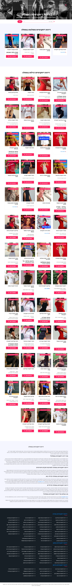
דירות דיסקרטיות (51, 18)
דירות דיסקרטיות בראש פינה (12, 553)
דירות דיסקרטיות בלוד (45, 536)
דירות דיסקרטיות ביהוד (45, 540)
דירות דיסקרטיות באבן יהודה (12, 546)
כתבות (40, 5)
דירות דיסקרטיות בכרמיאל (45, 562)
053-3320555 (61, 376)
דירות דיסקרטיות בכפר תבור (44, 558)
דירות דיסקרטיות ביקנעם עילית (28, 551)
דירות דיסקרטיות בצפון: (60, 543)
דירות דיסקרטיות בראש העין (60, 533)
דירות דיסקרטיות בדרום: (60, 565)
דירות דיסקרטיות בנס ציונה (44, 520)
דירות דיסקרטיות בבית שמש (12, 529)
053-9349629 (45, 266)
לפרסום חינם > (61, 1)
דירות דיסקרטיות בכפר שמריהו (44, 533)
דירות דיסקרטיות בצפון (38, 18)
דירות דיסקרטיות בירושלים (28, 522)
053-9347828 (13, 347)
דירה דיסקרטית (41, 481)
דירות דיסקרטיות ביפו (29, 517)
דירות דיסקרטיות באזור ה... (58, 8)
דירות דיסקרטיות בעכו (61, 558)
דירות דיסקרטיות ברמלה (61, 522)
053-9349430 (45, 155)
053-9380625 (45, 430)
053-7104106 (13, 126)
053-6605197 (61, 210)
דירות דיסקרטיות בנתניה (61, 538)
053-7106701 (29, 430)
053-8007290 (45, 321)
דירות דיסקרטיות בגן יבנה (45, 573)
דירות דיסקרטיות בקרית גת (60, 568)
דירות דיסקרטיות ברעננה (61, 529)
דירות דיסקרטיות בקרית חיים (12, 549)
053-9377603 (61, 404)
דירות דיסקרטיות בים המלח (44, 568)
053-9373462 (29, 209)
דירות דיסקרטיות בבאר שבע (28, 573)
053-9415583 (13, 266)
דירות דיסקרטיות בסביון (61, 540)
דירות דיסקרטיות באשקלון (29, 571)
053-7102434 (13, 56)
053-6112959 (29, 265)
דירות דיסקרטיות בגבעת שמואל (27, 540)
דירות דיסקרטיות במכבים (45, 529)
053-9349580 (45, 347)
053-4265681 (61, 182)
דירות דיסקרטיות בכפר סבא (44, 531)
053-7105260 (45, 100)
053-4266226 (14, 206)
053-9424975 (45, 183)
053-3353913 (61, 128)
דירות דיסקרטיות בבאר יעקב (12, 524)
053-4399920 (29, 56)
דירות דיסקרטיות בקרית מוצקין (60, 551)
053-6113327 (29, 128)
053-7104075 (13, 321)
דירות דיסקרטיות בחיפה (29, 558)
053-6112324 (29, 154)
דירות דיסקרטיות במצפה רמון (60, 573)
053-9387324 (45, 126)
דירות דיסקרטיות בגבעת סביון (28, 538)
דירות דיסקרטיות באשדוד (29, 568)
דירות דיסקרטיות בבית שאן (28, 562)
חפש (20, 21)
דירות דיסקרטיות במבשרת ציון (44, 524)
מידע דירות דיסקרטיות (32, 5)
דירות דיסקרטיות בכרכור (45, 560)
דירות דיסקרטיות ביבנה (45, 538)
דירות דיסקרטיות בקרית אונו (60, 531)
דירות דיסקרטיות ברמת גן (61, 526)
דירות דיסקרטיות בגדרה (13, 520)
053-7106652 (13, 292)
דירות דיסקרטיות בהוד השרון (28, 526)
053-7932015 (45, 403)
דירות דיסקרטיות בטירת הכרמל (28, 549)
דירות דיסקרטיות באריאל (13, 522)
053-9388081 (61, 266)
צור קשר (23, 5)
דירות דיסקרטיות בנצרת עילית (44, 522)
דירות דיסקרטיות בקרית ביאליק (60, 549)
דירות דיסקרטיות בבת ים (29, 536)
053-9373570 (63, 52)
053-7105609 (13, 237)
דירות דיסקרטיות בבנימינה (28, 560)
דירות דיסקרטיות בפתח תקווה (44, 517)
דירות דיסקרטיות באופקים (29, 575)
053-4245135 (61, 321)
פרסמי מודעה (8, 1)
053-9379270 (29, 375)
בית (44, 5)
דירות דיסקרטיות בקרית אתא (60, 546)
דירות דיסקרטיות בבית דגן (13, 526)
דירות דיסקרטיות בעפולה (61, 560)
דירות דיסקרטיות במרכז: (60, 514)
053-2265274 (63, 151)
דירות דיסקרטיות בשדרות (13, 571)
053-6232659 (61, 237)
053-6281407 (29, 293)
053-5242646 (45, 376)
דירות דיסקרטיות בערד (61, 571)
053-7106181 (45, 57)
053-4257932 (47, 233)
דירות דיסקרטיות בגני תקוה (28, 524)
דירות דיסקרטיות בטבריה (29, 546)
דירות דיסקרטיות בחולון (29, 531)
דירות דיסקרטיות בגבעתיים (12, 517)
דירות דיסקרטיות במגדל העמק (44, 553)
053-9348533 (61, 349)
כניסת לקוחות (15, 1)
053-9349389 (13, 183)
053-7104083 (61, 292)
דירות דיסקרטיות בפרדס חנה (60, 562)
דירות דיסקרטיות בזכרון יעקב (28, 553)
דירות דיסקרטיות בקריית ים (12, 551)
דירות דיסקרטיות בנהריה (45, 546)
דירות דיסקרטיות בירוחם (29, 520)
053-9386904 (61, 100)
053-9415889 (29, 99)
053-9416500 (13, 99)
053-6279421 (13, 404)
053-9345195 (61, 432)
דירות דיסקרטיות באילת (13, 568)
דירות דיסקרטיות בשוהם (13, 533)
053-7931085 (29, 238)
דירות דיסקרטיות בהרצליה (29, 529)
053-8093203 (13, 375)
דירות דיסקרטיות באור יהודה (12, 531)
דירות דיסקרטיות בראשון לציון (60, 536)
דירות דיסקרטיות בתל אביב (60, 517)
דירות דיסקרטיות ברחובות (61, 520)
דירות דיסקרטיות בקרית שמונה (60, 553)
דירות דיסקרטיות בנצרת (45, 549)
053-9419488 (13, 155)
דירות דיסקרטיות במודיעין (45, 526)
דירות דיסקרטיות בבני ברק (28, 533)
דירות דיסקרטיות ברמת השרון (60, 524)
